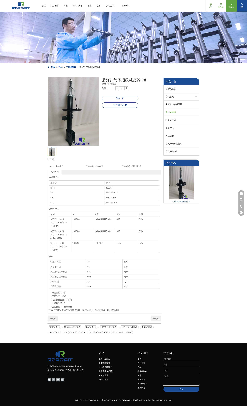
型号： (53, 166)
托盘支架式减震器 (106, 371)
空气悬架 (170, 96)
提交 (181, 389)
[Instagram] (62, 379)
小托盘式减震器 (105, 367)
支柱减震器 (171, 112)
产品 (66, 6)
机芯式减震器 (104, 363)
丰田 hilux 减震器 (129, 327)
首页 (44, 6)
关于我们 (55, 6)
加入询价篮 (118, 105)
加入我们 (125, 6)
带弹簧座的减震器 (174, 104)
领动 (140, 400)
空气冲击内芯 (172, 151)
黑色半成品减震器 (72, 327)
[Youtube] (58, 379)
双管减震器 (171, 89)
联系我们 (141, 379)
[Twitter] (53, 379)
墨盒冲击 (170, 128)
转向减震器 (103, 375)
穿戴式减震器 (55, 332)
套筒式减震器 (104, 359)
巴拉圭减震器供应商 (75, 332)
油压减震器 (54, 327)
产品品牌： (91, 166)
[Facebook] (49, 379)
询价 (118, 98)
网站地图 (147, 400)
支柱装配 (170, 136)
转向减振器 (171, 120)
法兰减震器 (90, 327)
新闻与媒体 (77, 6)
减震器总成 (103, 379)
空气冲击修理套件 (174, 144)
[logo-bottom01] (60, 356)
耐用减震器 (147, 327)
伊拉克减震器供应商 (122, 332)
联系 (98, 6)
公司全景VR (142, 384)
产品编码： (127, 166)
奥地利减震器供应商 (98, 332)
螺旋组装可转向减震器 (181, 201)
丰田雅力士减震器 (108, 327)
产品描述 (54, 172)
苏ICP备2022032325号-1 (161, 400)
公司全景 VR (110, 6)
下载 (89, 6)
